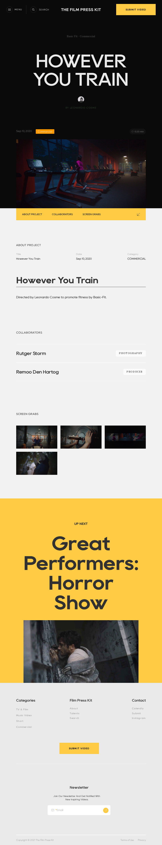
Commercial (24, 727)
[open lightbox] (36, 437)
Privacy (142, 840)
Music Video (24, 715)
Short (20, 721)
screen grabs (92, 214)
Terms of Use (127, 840)
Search (74, 718)
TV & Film (22, 709)
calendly (138, 708)
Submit (136, 713)
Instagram (139, 718)
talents (74, 713)
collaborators (62, 214)
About (74, 708)
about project (32, 214)
